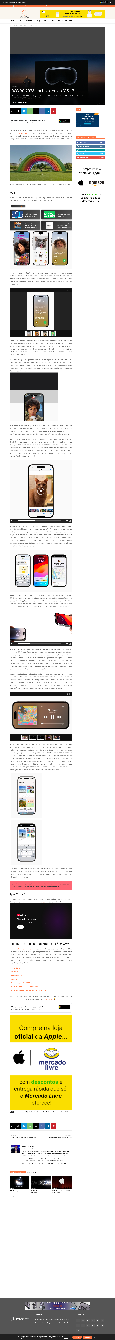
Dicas (20, 21)
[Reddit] (46, 1164)
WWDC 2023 (18, 1114)
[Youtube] (37, 6)
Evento (21, 1111)
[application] (41, 491)
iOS (53, 21)
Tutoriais (29, 21)
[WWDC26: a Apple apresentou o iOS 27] (19, 1182)
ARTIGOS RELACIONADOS (18, 1172)
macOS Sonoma (17, 975)
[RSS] (22, 6)
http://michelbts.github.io (28, 1148)
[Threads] (46, 6)
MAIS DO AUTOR (32, 1172)
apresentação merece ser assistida (33, 902)
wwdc (11, 1114)
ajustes (66, 1338)
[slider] (39, 520)
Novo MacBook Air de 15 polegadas (24, 986)
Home (13, 21)
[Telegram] (25, 6)
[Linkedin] (47, 111)
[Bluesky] (40, 6)
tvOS (61, 1111)
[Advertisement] (57, 41)
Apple (16, 1111)
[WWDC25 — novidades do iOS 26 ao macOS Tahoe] (62, 1182)
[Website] (62, 1164)
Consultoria (97, 6)
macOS (42, 1111)
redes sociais (48, 999)
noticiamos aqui (22, 133)
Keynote (36, 1111)
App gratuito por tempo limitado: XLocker (60, 1138)
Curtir (102, 142)
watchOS (66, 1111)
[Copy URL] (12, 111)
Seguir (102, 146)
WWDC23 (25, 1114)
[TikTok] (28, 6)
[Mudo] (67, 521)
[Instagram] (13, 6)
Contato (84, 6)
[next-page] (13, 1196)
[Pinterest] (19, 6)
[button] (103, 21)
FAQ (38, 21)
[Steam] (49, 1164)
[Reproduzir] (12, 521)
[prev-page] (11, 1196)
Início (11, 25)
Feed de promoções (65, 21)
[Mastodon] (43, 6)
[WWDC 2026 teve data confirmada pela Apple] (41, 1182)
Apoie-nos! (90, 6)
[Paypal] (16, 6)
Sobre (78, 6)
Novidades (48, 1111)
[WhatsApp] (34, 6)
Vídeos (46, 21)
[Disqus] (41, 1226)
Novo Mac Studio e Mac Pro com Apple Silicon (28, 990)
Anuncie (103, 6)
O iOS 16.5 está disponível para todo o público (23, 1138)
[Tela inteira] (70, 521)
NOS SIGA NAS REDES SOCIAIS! (86, 137)
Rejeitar (87, 1337)
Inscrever (101, 157)
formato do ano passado (27, 949)
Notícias (16, 25)
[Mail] (36, 1164)
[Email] (36, 111)
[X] (31, 6)
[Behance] (23, 1164)
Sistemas (55, 1111)
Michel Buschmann (21, 102)
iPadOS (30, 1111)
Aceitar (77, 1337)
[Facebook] (11, 6)
